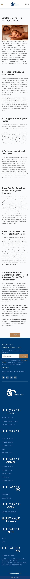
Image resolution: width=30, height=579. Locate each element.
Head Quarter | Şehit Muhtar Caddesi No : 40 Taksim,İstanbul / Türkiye (14, 560)
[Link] (2, 4)
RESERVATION (17, 334)
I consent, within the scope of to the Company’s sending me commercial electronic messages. (14, 362)
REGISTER (24, 356)
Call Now (16, 577)
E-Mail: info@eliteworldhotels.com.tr (12, 564)
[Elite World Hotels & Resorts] (28, 4)
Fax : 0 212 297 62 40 (20, 563)
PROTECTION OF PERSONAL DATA (11, 348)
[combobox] (26, 4)
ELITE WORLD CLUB (7, 345)
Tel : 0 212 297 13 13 (7, 563)
